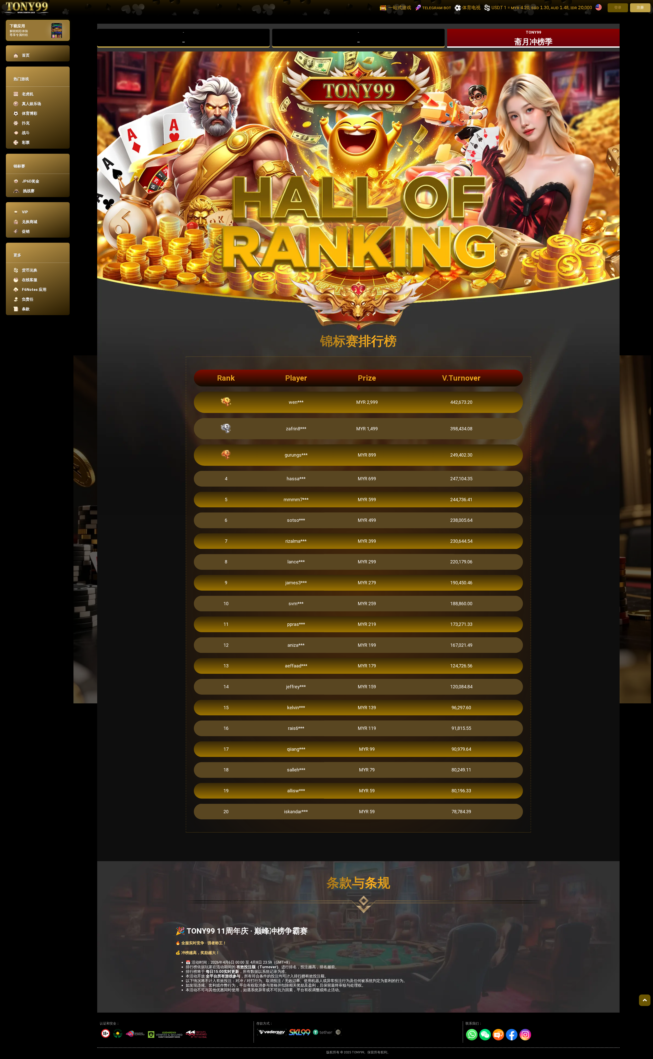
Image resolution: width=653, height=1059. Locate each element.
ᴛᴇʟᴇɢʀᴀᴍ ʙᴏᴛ (436, 7)
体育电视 (471, 7)
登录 (617, 7)
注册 (640, 7)
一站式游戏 (399, 7)
